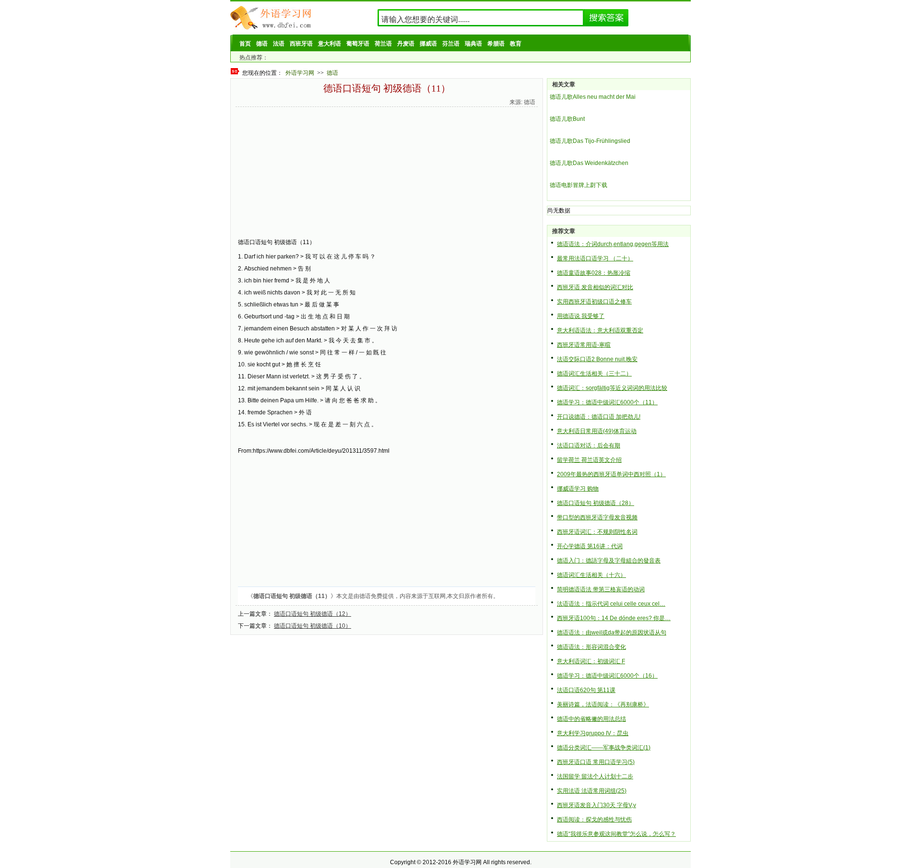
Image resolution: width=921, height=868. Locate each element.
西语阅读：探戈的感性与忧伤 (594, 819)
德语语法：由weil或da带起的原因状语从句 (611, 632)
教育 (515, 43)
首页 (245, 43)
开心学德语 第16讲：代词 (590, 546)
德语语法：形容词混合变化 (591, 647)
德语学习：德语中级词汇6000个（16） (607, 675)
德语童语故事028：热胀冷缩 (593, 273)
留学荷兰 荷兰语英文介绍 (589, 460)
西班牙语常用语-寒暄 (584, 344)
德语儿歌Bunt (567, 119)
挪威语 (428, 43)
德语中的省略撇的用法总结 (591, 719)
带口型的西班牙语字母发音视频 (597, 517)
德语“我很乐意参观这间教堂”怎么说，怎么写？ (616, 834)
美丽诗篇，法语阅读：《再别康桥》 (603, 704)
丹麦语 (405, 43)
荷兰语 (383, 43)
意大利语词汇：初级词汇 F (591, 661)
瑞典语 (473, 43)
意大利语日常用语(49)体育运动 (597, 431)
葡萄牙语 (357, 43)
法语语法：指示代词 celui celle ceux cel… (611, 603)
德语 (262, 43)
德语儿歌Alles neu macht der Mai (593, 97)
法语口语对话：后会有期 (588, 445)
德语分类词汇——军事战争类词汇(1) (603, 747)
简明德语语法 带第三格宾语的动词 (601, 589)
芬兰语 (451, 43)
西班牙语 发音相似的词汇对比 (595, 287)
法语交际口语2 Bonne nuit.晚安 (597, 359)
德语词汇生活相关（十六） (591, 575)
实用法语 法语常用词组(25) (591, 790)
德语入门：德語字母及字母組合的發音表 (609, 560)
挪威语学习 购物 (578, 488)
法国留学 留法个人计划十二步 (595, 776)
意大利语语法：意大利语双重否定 (600, 330)
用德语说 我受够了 (580, 316)
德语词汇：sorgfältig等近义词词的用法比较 (612, 388)
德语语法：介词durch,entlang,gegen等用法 (613, 244)
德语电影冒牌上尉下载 (578, 185)
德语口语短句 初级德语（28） (595, 503)
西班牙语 (301, 43)
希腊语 (496, 43)
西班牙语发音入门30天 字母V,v (596, 805)
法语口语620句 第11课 (586, 690)
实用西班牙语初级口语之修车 (594, 301)
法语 (278, 43)
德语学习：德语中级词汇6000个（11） (607, 402)
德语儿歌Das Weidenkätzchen (589, 163)
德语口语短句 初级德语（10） (312, 625)
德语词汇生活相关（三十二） (594, 373)
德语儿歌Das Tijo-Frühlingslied (590, 141)
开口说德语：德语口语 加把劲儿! (598, 416)
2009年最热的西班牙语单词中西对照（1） (611, 474)
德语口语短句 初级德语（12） (312, 613)
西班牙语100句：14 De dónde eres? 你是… (614, 618)
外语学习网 (299, 73)
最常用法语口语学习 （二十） (595, 258)
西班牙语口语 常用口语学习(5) (596, 762)
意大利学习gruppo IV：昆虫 (592, 733)
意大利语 (329, 43)
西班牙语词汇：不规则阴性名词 (597, 531)
